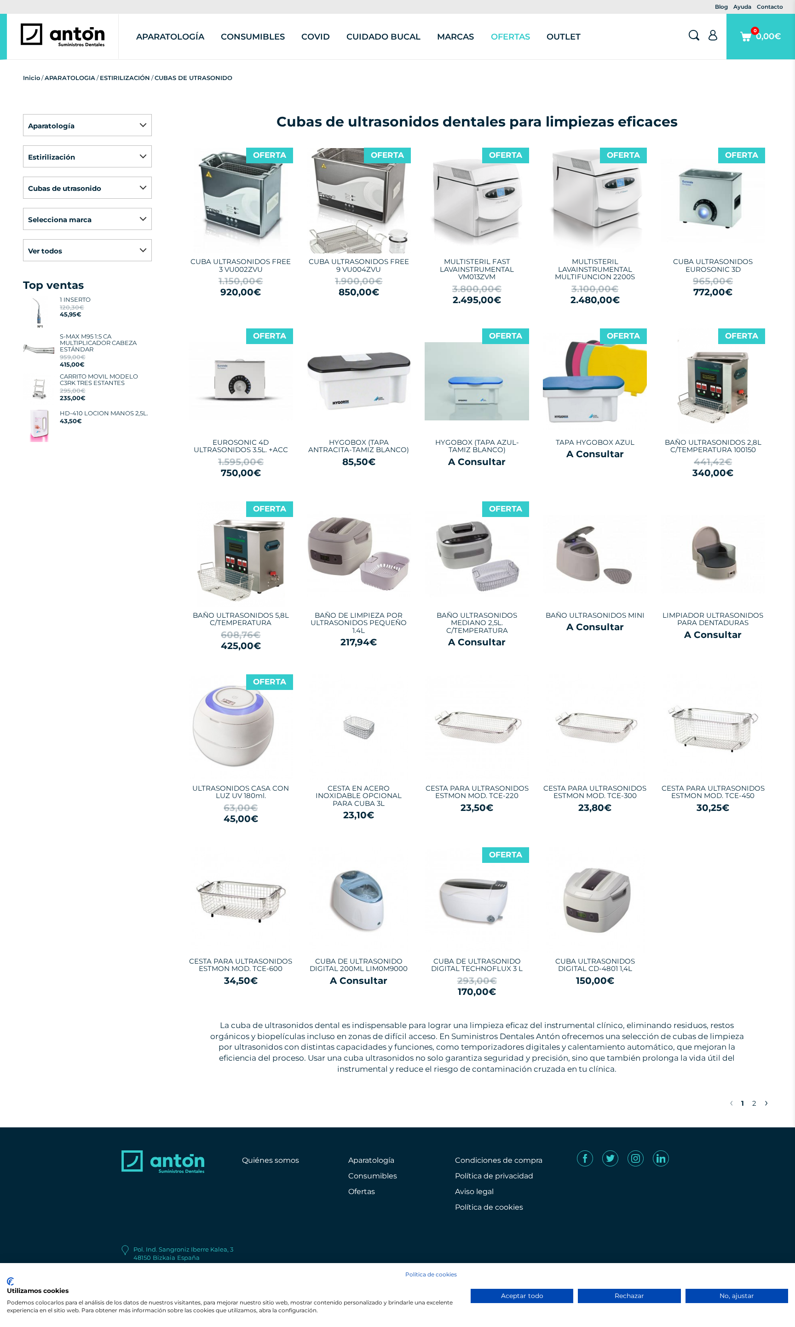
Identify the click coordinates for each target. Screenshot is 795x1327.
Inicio (31, 77)
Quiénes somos (270, 1160)
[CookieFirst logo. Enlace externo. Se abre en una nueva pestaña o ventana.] (10, 1281)
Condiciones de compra (498, 1160)
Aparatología (170, 37)
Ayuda (742, 6)
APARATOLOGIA (70, 77)
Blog (721, 6)
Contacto (770, 6)
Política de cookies (489, 1207)
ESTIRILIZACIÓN (125, 77)
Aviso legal (474, 1191)
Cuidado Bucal (383, 37)
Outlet (564, 37)
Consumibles (253, 37)
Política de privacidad (494, 1176)
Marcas (455, 37)
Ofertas (510, 37)
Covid (315, 37)
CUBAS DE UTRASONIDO (193, 77)
